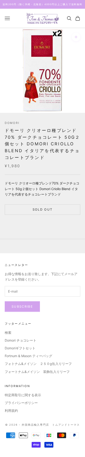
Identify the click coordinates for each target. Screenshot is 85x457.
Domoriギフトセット (20, 348)
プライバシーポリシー (21, 403)
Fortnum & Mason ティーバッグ (28, 356)
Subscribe (22, 306)
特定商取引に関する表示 (23, 395)
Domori (12, 123)
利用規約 (11, 410)
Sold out (43, 209)
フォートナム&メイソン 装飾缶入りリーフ (37, 372)
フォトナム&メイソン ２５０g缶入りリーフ (38, 364)
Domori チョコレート (20, 340)
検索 (8, 333)
